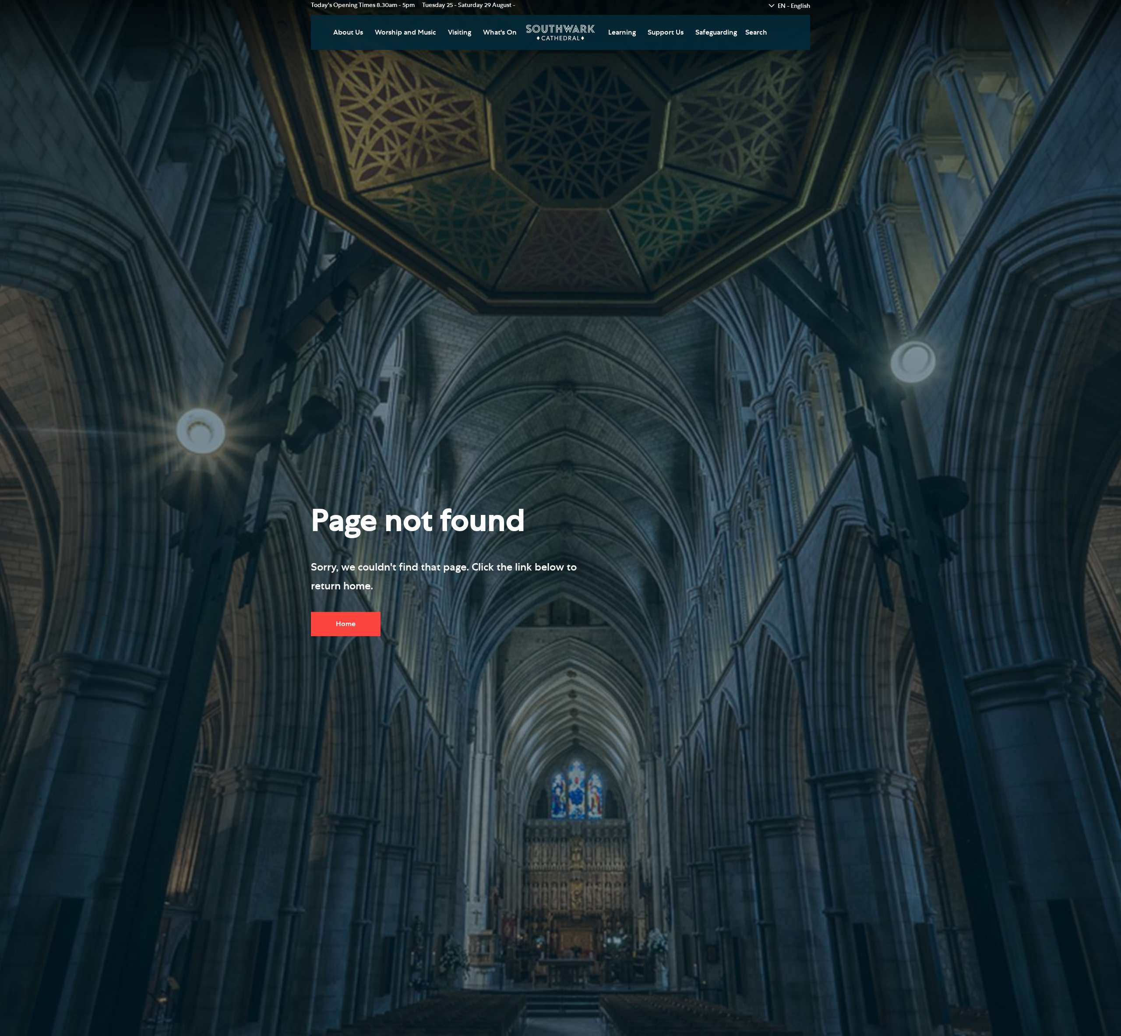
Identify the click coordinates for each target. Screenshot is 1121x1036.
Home (346, 623)
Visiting (459, 32)
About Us (348, 32)
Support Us (666, 32)
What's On (500, 32)
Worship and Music (405, 32)
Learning (622, 32)
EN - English (794, 6)
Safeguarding (716, 32)
